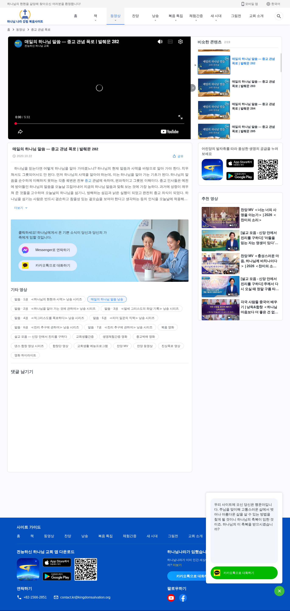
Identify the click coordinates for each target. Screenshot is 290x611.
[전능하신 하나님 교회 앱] (212, 169)
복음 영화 (167, 327)
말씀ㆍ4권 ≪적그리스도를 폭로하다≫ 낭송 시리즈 (49, 318)
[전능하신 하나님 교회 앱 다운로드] (28, 569)
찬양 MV (122, 346)
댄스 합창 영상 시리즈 (29, 346)
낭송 (155, 16)
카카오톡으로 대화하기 (193, 576)
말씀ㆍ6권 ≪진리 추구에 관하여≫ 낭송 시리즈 (46, 327)
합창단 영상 (60, 346)
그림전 (236, 16)
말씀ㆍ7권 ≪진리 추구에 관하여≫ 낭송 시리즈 (120, 327)
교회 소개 (256, 16)
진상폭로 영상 (171, 346)
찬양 (135, 16)
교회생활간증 (85, 336)
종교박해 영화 (145, 336)
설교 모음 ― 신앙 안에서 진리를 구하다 (40, 336)
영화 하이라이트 (25, 355)
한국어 (275, 4)
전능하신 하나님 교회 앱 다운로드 (46, 552)
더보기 (177, 565)
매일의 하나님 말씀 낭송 (107, 299)
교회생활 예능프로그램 (92, 346)
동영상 (115, 16)
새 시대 (216, 16)
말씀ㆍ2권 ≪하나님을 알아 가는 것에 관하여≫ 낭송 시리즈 (55, 308)
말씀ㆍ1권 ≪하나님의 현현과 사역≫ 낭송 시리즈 (48, 299)
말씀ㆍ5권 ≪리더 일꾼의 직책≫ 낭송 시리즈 (124, 318)
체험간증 (196, 16)
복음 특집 (176, 16)
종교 (88, 180)
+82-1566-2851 (35, 597)
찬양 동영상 (145, 346)
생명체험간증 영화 (115, 336)
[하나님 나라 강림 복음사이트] (25, 16)
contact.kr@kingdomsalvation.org (85, 597)
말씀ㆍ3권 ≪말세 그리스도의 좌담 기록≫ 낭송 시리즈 (141, 308)
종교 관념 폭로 (41, 29)
